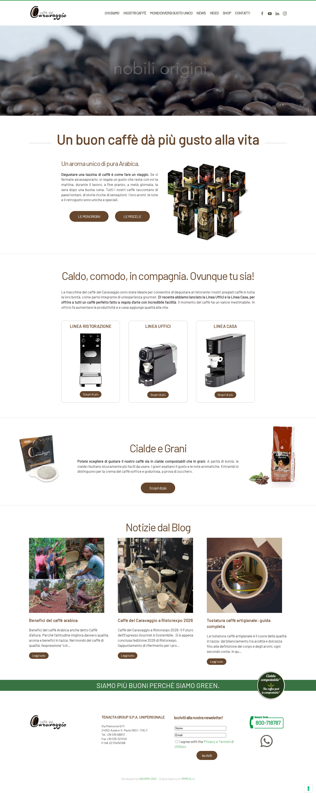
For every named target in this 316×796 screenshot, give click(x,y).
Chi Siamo (112, 13)
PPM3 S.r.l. (188, 779)
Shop (227, 13)
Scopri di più (157, 488)
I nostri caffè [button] (134, 13)
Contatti (242, 13)
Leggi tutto (38, 655)
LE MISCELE (132, 216)
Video (214, 13)
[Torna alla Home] (48, 13)
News (201, 13)
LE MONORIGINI (89, 216)
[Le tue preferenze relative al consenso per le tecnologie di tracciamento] (308, 788)
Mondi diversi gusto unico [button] (171, 13)
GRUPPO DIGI (147, 779)
